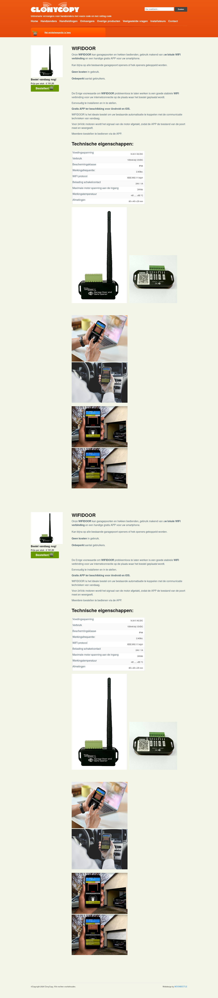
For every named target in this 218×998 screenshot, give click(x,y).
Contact (173, 21)
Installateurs (158, 21)
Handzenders (49, 21)
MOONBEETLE (180, 986)
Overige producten (108, 21)
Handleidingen (68, 21)
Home (34, 21)
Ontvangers (87, 21)
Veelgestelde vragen (135, 21)
